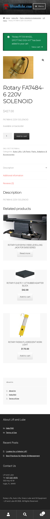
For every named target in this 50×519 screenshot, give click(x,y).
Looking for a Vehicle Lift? (16, 451)
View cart (36, 47)
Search (25, 514)
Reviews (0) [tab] (8, 183)
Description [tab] (8, 168)
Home (8, 18)
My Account (8, 514)
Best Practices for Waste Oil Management (23, 456)
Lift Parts (27, 152)
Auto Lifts (15, 18)
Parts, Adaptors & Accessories (30, 18)
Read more (25, 253)
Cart (38, 512)
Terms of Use (14, 399)
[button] (43, 60)
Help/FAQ (12, 395)
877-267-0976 (12, 478)
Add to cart (22, 136)
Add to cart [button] (25, 297)
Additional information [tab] (13, 175)
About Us (12, 391)
